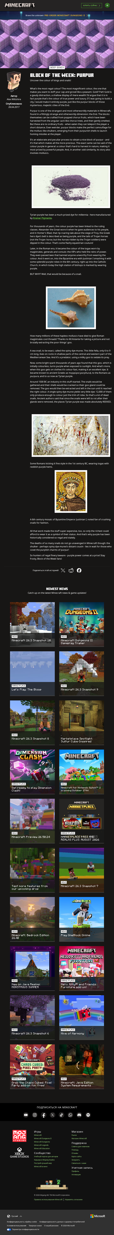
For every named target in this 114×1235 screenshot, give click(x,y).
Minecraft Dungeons (42, 1142)
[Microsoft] (97, 1216)
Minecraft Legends (41, 1145)
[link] (26, 1115)
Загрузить (76, 1160)
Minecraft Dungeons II (42, 1138)
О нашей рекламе (51, 1226)
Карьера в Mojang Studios (44, 1160)
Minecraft (38, 1135)
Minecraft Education (42, 1148)
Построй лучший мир (43, 1163)
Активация (76, 1174)
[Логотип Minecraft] (19, 5)
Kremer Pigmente (42, 218)
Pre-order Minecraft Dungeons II (64, 15)
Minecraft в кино (40, 1166)
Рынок (74, 1135)
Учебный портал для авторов (46, 1156)
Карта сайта (76, 1156)
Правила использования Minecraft (48, 1199)
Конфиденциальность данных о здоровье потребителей (62, 1222)
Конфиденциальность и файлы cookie (22, 1222)
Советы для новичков (80, 1146)
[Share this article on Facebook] (79, 570)
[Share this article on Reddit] (71, 570)
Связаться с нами (79, 1163)
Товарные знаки (35, 1226)
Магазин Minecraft (79, 1138)
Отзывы (75, 1153)
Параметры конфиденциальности (25, 1229)
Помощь (75, 1150)
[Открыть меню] (107, 5)
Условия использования (16, 1226)
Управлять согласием (73, 1199)
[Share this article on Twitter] (63, 570)
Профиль (75, 1171)
